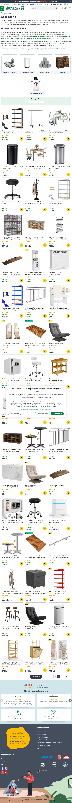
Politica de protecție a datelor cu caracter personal (36, 409)
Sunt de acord (57, 413)
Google (34, 405)
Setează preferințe (42, 413)
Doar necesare (14, 413)
